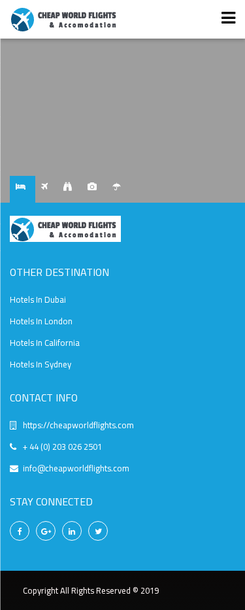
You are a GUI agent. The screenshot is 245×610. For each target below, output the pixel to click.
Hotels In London (41, 321)
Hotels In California (45, 342)
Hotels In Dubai (38, 299)
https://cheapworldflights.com (78, 425)
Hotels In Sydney (40, 364)
